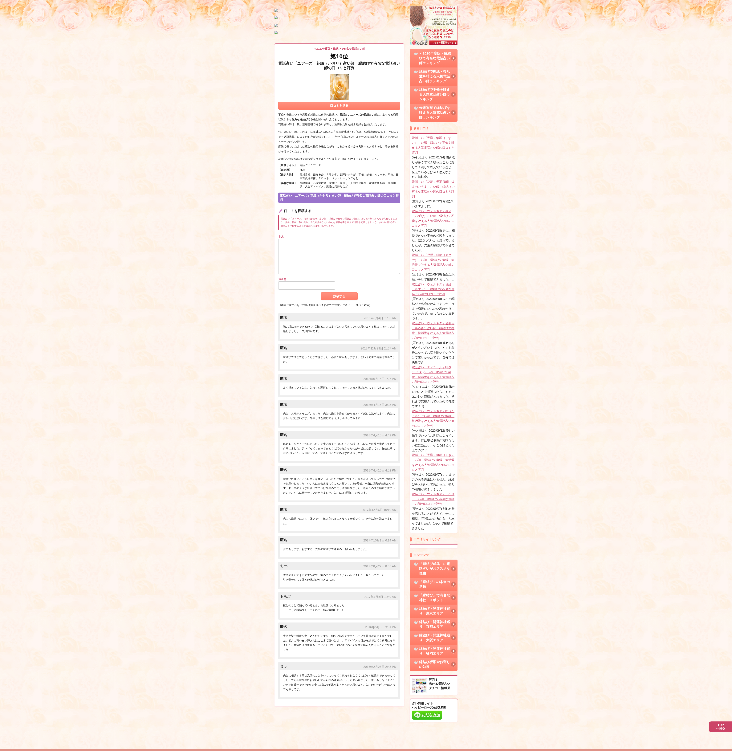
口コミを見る (339, 105)
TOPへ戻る (720, 726)
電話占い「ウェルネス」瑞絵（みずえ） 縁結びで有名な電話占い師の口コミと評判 (433, 289)
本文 (281, 236)
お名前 (282, 279)
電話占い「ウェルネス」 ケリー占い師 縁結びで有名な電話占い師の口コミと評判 (433, 498)
